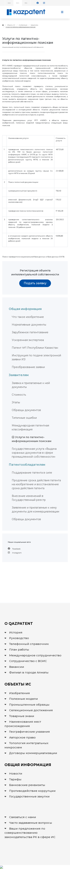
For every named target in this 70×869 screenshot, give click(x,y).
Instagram (17, 553)
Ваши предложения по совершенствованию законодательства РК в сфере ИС (29, 833)
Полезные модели (23, 698)
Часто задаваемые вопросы (30, 822)
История (15, 632)
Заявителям (34, 25)
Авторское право (22, 737)
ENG (26, 3)
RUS (17, 3)
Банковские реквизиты (27, 785)
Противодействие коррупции (32, 791)
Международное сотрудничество (35, 655)
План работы (19, 649)
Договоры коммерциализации (33, 753)
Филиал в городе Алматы (29, 672)
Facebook (16, 549)
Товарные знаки (21, 716)
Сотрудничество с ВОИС (28, 661)
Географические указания (29, 731)
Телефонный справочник (29, 644)
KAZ (9, 3)
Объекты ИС (11, 25)
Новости (15, 773)
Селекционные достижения (31, 710)
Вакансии (16, 667)
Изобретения (23, 25)
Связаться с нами (22, 817)
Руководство (19, 638)
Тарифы (15, 779)
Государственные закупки (29, 796)
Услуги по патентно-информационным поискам (20, 27)
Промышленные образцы (29, 704)
